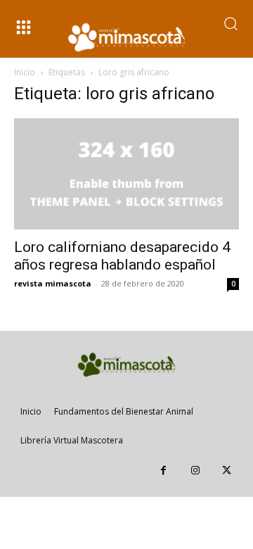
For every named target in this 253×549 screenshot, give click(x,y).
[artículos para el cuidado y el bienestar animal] (126, 37)
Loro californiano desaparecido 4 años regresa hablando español (122, 256)
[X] (226, 470)
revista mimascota (52, 283)
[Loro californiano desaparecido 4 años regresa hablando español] (126, 173)
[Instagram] (195, 470)
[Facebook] (163, 470)
